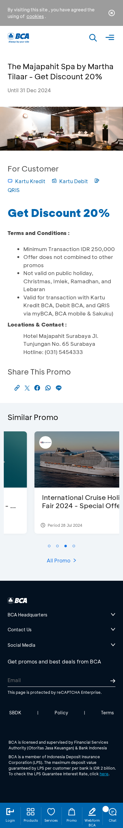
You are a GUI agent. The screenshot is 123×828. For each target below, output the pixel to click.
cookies (35, 16)
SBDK (15, 713)
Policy (61, 713)
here (104, 773)
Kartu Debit (73, 181)
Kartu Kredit (30, 181)
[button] (49, 546)
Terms (107, 713)
